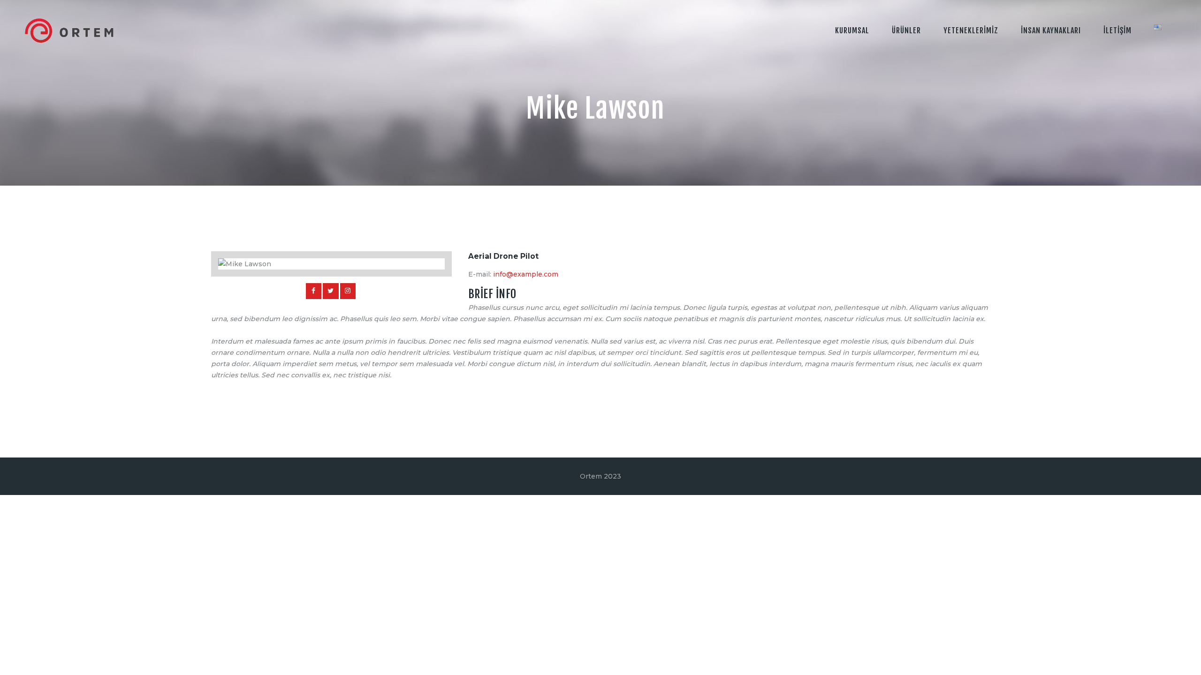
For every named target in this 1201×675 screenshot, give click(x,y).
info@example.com (525, 274)
